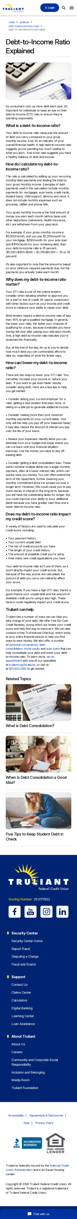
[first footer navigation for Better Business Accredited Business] (26, 1143)
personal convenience (23, 644)
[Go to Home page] (13, 7)
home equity (32, 648)
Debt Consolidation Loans (24, 26)
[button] (71, 7)
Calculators (19, 1000)
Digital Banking (22, 1008)
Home (12, 22)
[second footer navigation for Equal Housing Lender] (55, 1144)
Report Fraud (20, 949)
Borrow (24, 22)
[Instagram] (46, 912)
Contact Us (19, 985)
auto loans (53, 648)
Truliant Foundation (24, 1088)
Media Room (20, 1080)
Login (51, 7)
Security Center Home (26, 941)
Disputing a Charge (24, 956)
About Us (18, 1044)
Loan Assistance (23, 1024)
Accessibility (16, 1115)
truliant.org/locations (22, 664)
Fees (27, 1123)
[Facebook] (15, 912)
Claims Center (21, 992)
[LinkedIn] (62, 912)
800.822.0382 (18, 668)
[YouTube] (31, 912)
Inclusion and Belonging (28, 1072)
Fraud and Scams (23, 964)
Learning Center (22, 1016)
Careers (16, 1052)
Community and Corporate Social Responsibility (34, 1062)
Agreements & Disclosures (46, 1115)
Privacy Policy (44, 1123)
